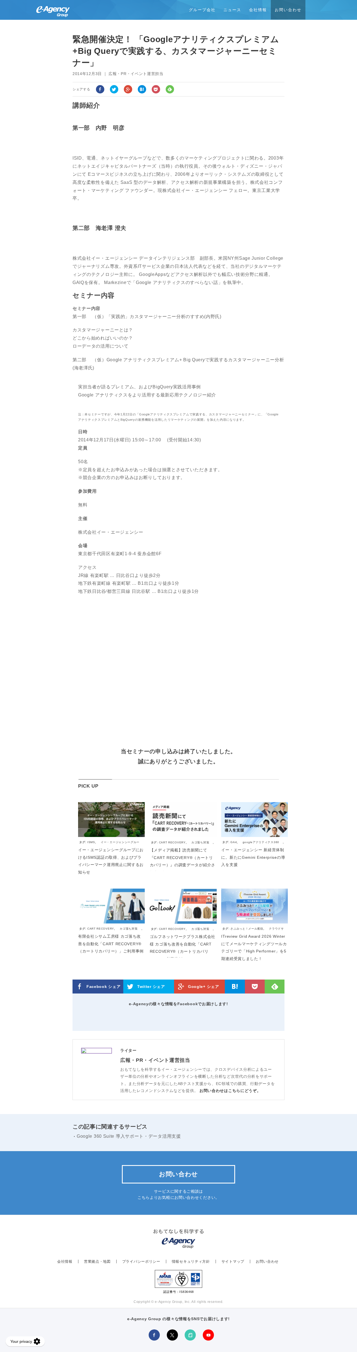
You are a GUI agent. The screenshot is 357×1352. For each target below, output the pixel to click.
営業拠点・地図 (97, 1261)
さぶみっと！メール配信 (246, 928)
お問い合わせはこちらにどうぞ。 (230, 1090)
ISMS (91, 842)
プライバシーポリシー (141, 1261)
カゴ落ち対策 (200, 842)
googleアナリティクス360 (261, 842)
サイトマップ (232, 1261)
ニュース (232, 10)
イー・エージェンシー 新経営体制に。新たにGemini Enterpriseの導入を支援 (253, 857)
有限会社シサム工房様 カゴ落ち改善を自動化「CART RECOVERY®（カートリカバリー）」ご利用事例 (111, 943)
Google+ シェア (203, 986)
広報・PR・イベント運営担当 (155, 1060)
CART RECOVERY (172, 842)
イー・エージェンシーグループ (109, 845)
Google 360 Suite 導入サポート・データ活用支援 (129, 1136)
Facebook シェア (103, 986)
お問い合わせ (288, 10)
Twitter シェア (151, 986)
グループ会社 (202, 10)
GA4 (233, 842)
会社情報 (258, 10)
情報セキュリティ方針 (191, 1261)
